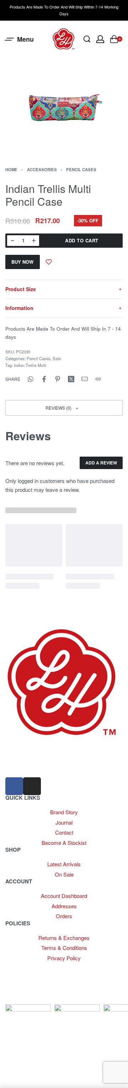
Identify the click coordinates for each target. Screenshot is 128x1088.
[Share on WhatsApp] (30, 379)
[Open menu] (19, 39)
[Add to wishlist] (48, 262)
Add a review (101, 462)
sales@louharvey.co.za (32, 750)
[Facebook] (14, 786)
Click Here (86, 967)
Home (11, 169)
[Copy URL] (98, 379)
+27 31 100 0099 (24, 766)
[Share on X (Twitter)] (71, 379)
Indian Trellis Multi (30, 365)
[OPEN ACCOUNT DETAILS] (100, 39)
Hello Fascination (33, 1000)
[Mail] (84, 379)
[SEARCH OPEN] (87, 39)
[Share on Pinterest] (57, 379)
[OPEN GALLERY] (64, 106)
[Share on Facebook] (44, 379)
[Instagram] (32, 786)
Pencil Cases (81, 169)
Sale (57, 358)
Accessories (42, 169)
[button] (64, 407)
